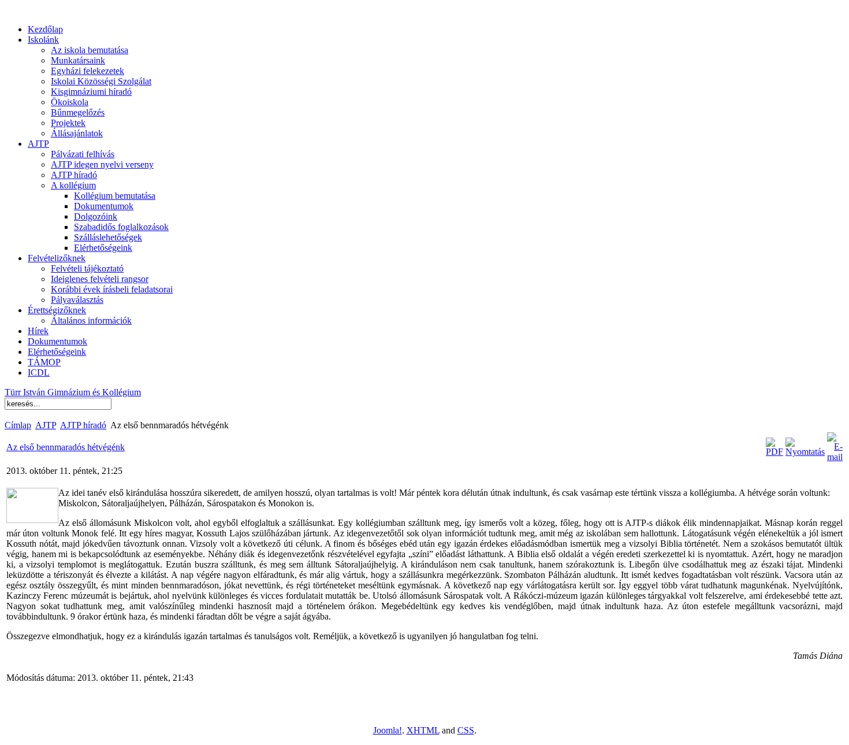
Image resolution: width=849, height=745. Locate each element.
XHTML (423, 730)
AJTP (45, 425)
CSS (465, 730)
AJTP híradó (83, 425)
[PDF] (774, 452)
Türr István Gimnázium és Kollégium (73, 392)
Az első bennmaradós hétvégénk (65, 447)
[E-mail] (835, 457)
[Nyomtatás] (805, 452)
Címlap (18, 425)
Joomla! (387, 730)
